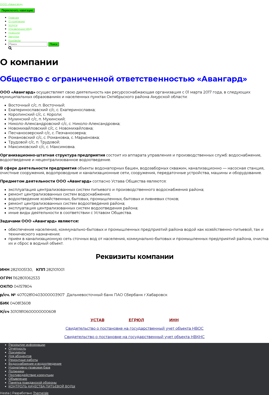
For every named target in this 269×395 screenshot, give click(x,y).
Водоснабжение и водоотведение (35, 364)
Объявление (17, 379)
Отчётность (17, 348)
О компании (16, 21)
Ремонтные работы (23, 360)
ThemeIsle (41, 393)
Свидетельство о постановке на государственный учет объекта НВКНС (134, 337)
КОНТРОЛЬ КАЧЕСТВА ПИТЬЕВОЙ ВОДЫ (41, 386)
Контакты (14, 40)
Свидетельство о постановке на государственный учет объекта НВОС (135, 328)
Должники (16, 371)
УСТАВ (97, 320)
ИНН (174, 320)
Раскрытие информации (26, 345)
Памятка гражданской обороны (32, 383)
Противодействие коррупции (31, 375)
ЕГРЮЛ (136, 320)
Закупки (13, 36)
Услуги (12, 25)
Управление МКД (20, 28)
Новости (14, 32)
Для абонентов (20, 356)
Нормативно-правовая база (29, 367)
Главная (13, 17)
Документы (17, 352)
